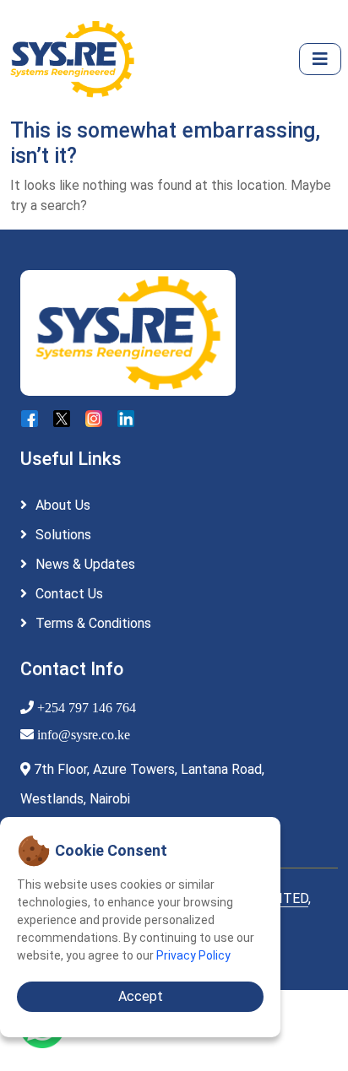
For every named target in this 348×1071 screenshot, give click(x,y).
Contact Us (69, 594)
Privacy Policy (193, 955)
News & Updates (85, 564)
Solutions (63, 535)
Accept (140, 996)
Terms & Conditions (93, 623)
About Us (62, 505)
